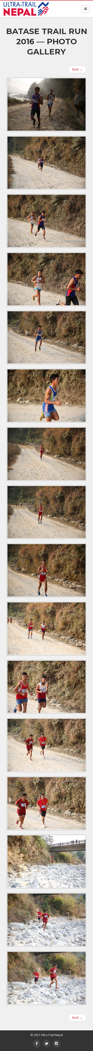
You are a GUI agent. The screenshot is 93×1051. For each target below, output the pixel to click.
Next (77, 69)
